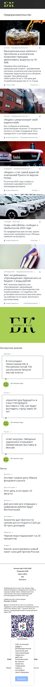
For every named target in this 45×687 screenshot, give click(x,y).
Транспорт (16, 222)
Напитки (35, 85)
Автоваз (35, 240)
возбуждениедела (31, 303)
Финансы (7, 474)
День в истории (9, 487)
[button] (38, 4)
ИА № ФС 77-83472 (10, 601)
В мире (6, 545)
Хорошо (21, 678)
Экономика (8, 516)
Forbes (35, 190)
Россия (6, 393)
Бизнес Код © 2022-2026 (22, 568)
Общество (7, 532)
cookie (17, 646)
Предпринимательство (19, 48)
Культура (7, 354)
